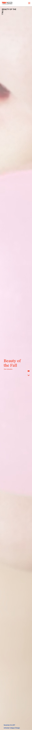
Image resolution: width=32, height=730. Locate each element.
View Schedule (8, 369)
